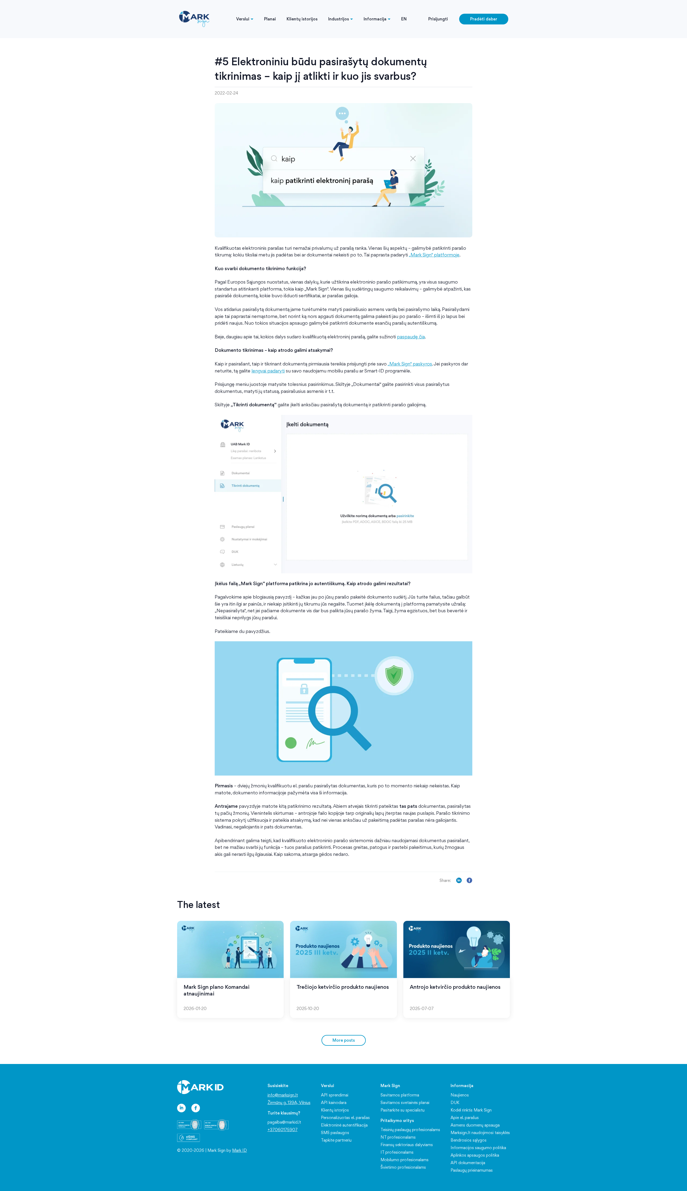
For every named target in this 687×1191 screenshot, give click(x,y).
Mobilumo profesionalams (405, 1159)
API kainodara (333, 1102)
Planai (270, 19)
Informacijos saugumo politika (478, 1147)
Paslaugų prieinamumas (472, 1170)
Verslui (242, 19)
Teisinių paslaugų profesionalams (410, 1129)
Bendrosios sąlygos (469, 1140)
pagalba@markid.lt (284, 1122)
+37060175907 (283, 1129)
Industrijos (338, 19)
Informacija (375, 19)
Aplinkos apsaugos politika (475, 1155)
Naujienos (460, 1095)
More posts (343, 1040)
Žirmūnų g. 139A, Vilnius (289, 1102)
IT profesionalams (397, 1152)
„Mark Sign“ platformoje (434, 255)
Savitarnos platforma (400, 1095)
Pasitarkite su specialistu (403, 1110)
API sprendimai (334, 1095)
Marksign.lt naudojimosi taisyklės (480, 1132)
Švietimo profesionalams (403, 1167)
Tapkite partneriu (336, 1140)
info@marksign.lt (283, 1095)
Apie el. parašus (465, 1117)
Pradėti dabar (483, 18)
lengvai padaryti (268, 371)
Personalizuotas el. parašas (345, 1117)
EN (404, 19)
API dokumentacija (468, 1162)
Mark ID (239, 1150)
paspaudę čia (411, 336)
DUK (455, 1102)
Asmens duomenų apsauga (475, 1125)
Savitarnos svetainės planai (405, 1102)
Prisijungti (438, 18)
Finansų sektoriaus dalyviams (407, 1144)
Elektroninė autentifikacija (344, 1125)
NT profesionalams (398, 1137)
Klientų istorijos (302, 19)
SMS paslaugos (335, 1132)
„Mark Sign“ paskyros (410, 364)
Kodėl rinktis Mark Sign (471, 1110)
